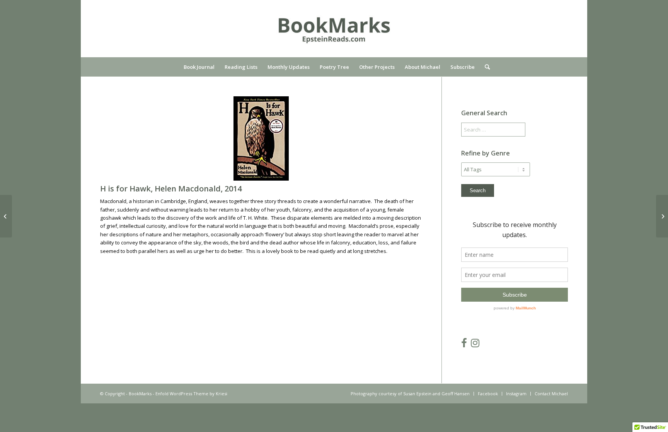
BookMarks (140, 393)
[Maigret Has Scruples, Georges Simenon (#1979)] (662, 216)
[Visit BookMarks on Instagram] (475, 344)
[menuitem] (199, 67)
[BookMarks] (334, 34)
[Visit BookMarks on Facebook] (464, 344)
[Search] (485, 67)
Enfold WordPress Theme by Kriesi (191, 393)
